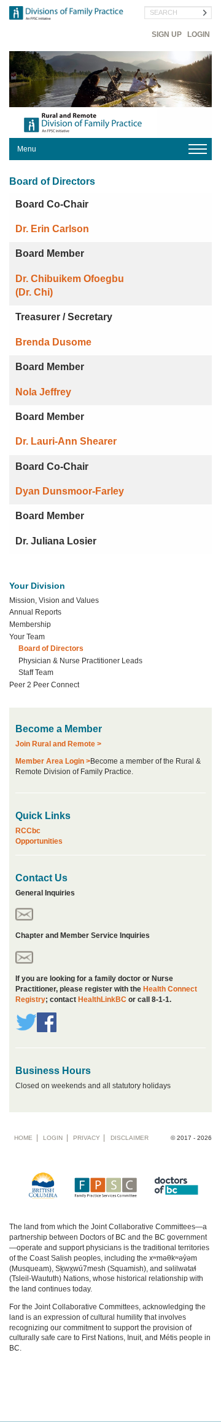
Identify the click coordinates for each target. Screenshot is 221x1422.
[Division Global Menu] (110, 149)
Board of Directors (50, 648)
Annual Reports (35, 612)
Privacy (86, 1137)
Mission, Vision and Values (54, 600)
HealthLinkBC (103, 999)
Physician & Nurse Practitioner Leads (80, 660)
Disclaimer (129, 1137)
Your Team (27, 636)
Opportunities (39, 841)
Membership (30, 624)
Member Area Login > (52, 761)
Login (198, 34)
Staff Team (35, 672)
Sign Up (167, 34)
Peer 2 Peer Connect (44, 685)
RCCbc (28, 830)
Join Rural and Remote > (58, 744)
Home (23, 1137)
